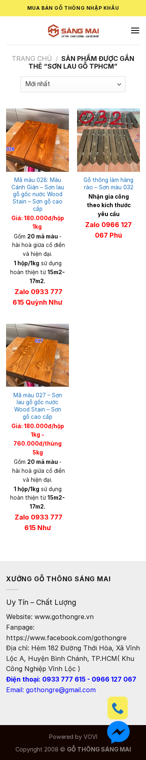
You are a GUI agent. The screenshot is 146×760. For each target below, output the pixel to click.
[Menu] (135, 30)
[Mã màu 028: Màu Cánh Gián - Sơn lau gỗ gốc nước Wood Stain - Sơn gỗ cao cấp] (37, 139)
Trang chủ (32, 58)
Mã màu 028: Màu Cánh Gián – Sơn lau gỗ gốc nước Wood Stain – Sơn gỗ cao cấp (37, 194)
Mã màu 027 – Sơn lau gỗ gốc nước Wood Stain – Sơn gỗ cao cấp (37, 406)
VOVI (90, 736)
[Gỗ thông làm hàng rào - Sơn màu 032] (108, 139)
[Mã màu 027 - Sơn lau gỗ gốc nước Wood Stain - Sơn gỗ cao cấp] (37, 355)
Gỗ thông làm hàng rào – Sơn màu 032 (108, 184)
